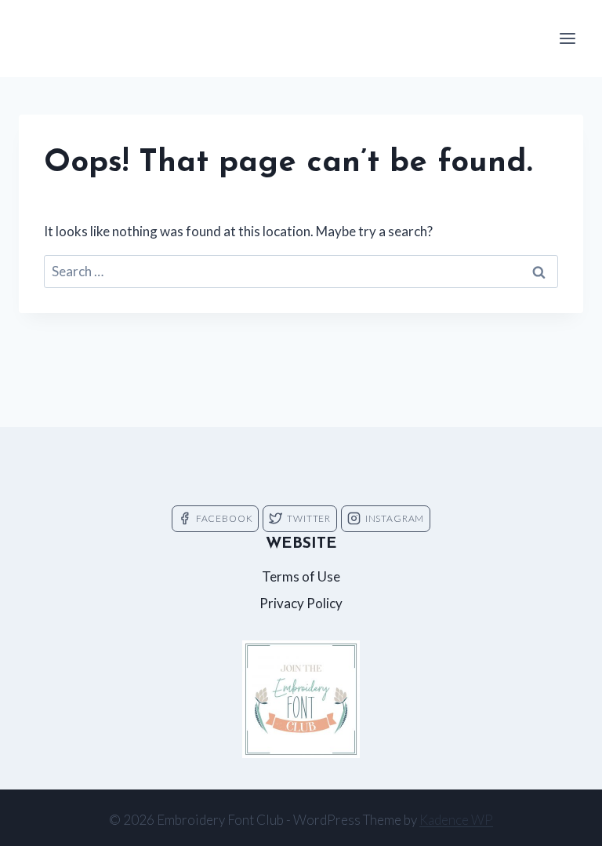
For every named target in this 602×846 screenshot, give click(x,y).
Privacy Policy (301, 603)
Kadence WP (456, 819)
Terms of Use (301, 576)
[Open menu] (567, 38)
